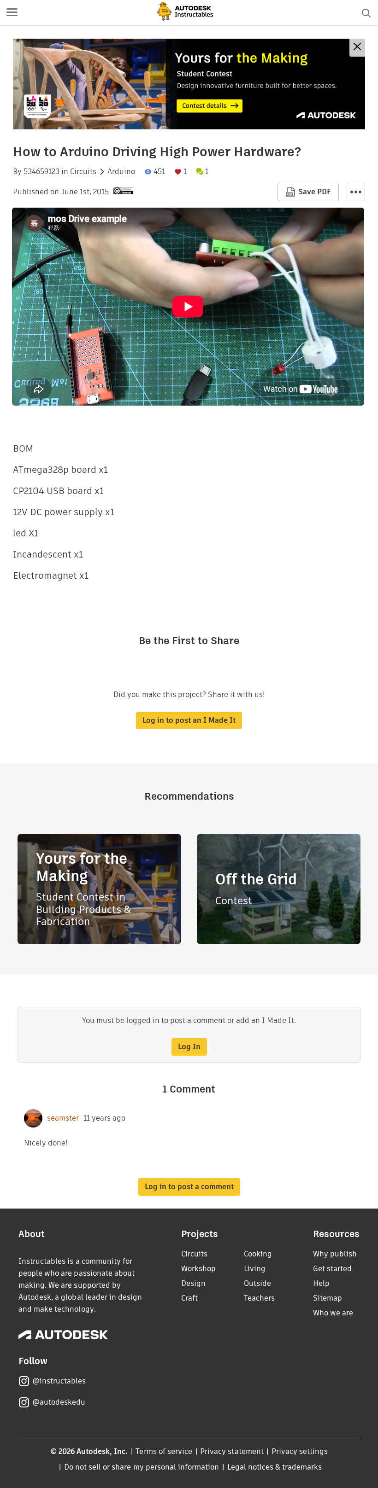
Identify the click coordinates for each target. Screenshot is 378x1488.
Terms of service (164, 1451)
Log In (189, 1046)
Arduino (121, 171)
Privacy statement (232, 1451)
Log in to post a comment (189, 1186)
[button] (12, 12)
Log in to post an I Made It (189, 720)
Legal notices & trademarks (274, 1467)
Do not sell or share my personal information (141, 1467)
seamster (63, 1118)
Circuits (83, 171)
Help (321, 1283)
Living (255, 1268)
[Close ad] (357, 48)
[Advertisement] (189, 84)
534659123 (41, 171)
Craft (189, 1298)
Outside (257, 1283)
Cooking (258, 1254)
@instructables (59, 1381)
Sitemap (327, 1298)
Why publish (335, 1254)
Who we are (333, 1313)
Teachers (259, 1298)
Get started (332, 1268)
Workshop (198, 1268)
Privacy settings (300, 1451)
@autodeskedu (58, 1402)
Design (193, 1283)
